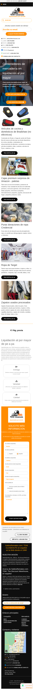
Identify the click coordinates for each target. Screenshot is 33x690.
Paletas (23, 622)
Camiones (24, 619)
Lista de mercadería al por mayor (16, 491)
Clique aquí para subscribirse (14, 607)
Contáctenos (7, 622)
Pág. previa (18, 330)
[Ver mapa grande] (15, 652)
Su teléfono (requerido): (10, 457)
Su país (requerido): (9, 470)
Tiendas (23, 624)
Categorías (24, 625)
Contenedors (25, 620)
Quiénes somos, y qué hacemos (12, 588)
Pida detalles (9, 153)
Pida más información (16, 94)
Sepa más (20, 584)
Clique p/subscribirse (16, 34)
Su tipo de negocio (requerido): (12, 476)
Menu (4, 4)
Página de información (10, 620)
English (11, 453)
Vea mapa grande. (9, 674)
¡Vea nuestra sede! (16, 102)
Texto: (10, 657)
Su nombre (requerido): (10, 443)
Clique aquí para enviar (16, 518)
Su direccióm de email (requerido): (13, 464)
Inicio (5, 619)
